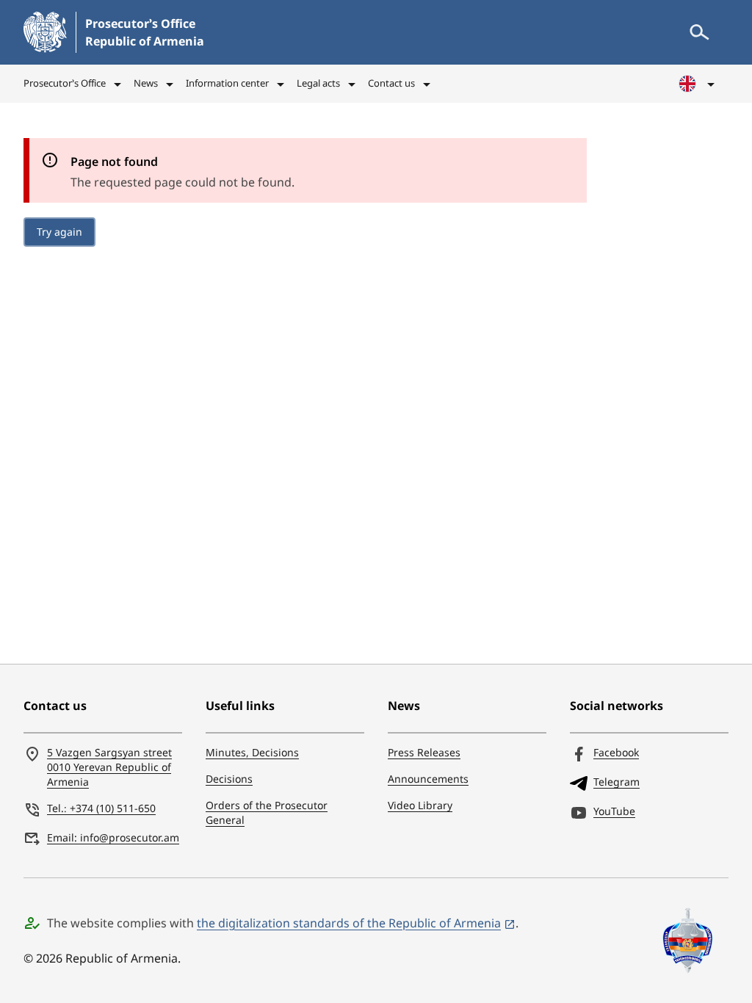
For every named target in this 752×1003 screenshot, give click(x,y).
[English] (697, 84)
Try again (59, 232)
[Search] (699, 32)
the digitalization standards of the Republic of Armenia (349, 923)
